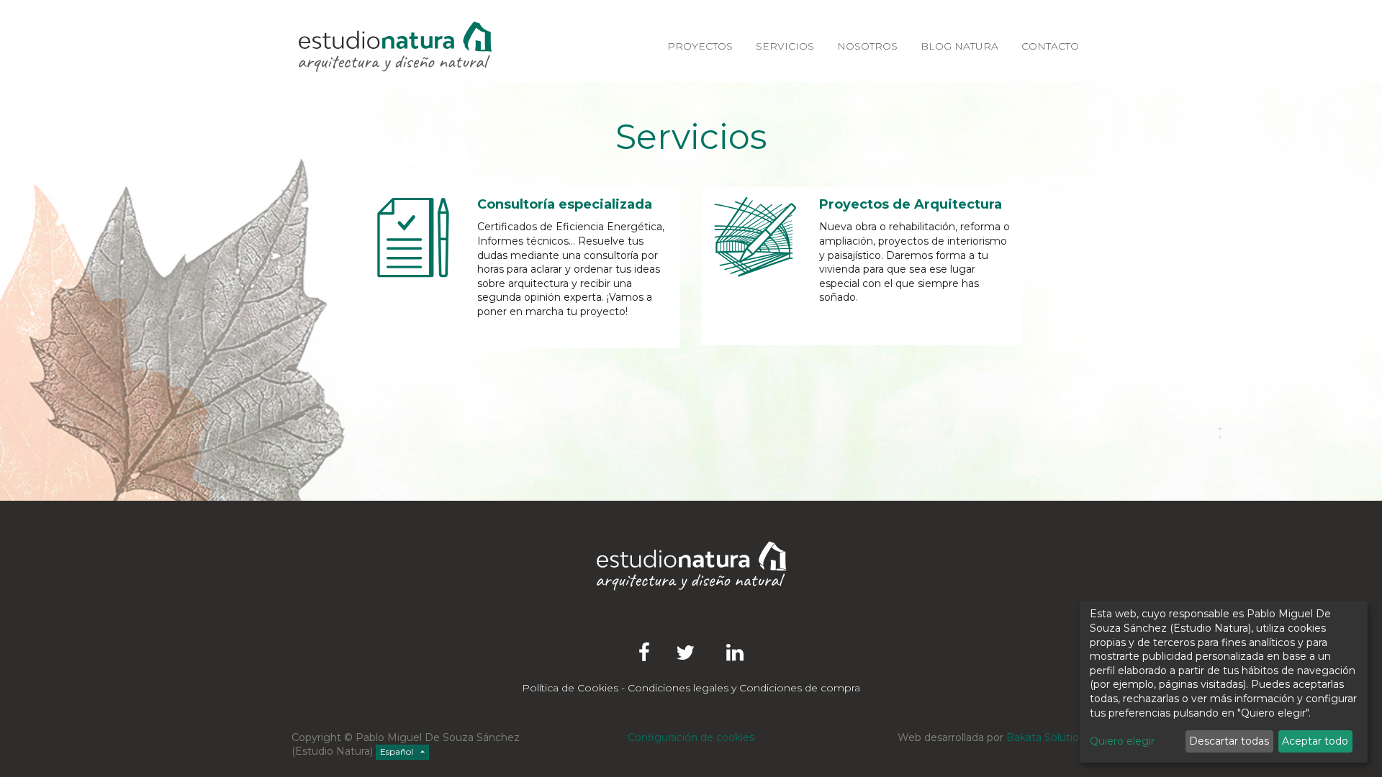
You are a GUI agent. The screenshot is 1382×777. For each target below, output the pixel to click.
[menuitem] (700, 46)
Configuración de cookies (691, 737)
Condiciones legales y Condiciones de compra (744, 687)
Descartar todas (1229, 741)
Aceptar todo (1315, 741)
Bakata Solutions (1048, 737)
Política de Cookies (570, 687)
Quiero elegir (1122, 741)
